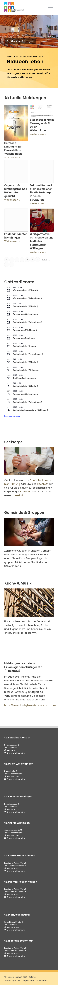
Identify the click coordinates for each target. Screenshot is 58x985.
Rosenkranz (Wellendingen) (25, 314)
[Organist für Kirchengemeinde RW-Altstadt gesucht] (16, 171)
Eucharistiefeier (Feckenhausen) (28, 354)
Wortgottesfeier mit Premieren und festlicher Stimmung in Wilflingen (42, 241)
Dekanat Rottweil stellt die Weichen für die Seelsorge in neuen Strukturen (41, 193)
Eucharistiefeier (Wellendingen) (27, 322)
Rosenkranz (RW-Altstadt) (25, 330)
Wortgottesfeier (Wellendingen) (27, 298)
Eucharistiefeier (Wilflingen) (26, 370)
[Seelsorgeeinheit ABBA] (24, 7)
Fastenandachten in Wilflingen (15, 235)
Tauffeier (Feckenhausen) (24, 378)
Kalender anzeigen (12, 416)
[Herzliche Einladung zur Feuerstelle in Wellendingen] (16, 123)
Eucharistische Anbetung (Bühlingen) (30, 410)
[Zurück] (6, 31)
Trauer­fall (17, 495)
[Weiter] (52, 31)
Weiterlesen (11, 157)
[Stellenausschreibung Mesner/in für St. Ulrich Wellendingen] (42, 111)
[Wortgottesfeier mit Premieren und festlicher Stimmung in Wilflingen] (42, 220)
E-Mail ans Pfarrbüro (16, 753)
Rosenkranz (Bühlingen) (24, 338)
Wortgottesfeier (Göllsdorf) (25, 290)
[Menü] (50, 7)
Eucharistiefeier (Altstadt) (25, 346)
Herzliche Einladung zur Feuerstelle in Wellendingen (13, 148)
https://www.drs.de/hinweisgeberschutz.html (30, 705)
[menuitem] (50, 7)
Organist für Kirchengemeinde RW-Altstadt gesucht (15, 191)
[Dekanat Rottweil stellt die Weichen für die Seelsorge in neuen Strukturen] (42, 171)
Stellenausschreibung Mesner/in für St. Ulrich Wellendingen (44, 125)
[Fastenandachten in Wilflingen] (16, 220)
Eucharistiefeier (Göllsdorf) (25, 306)
